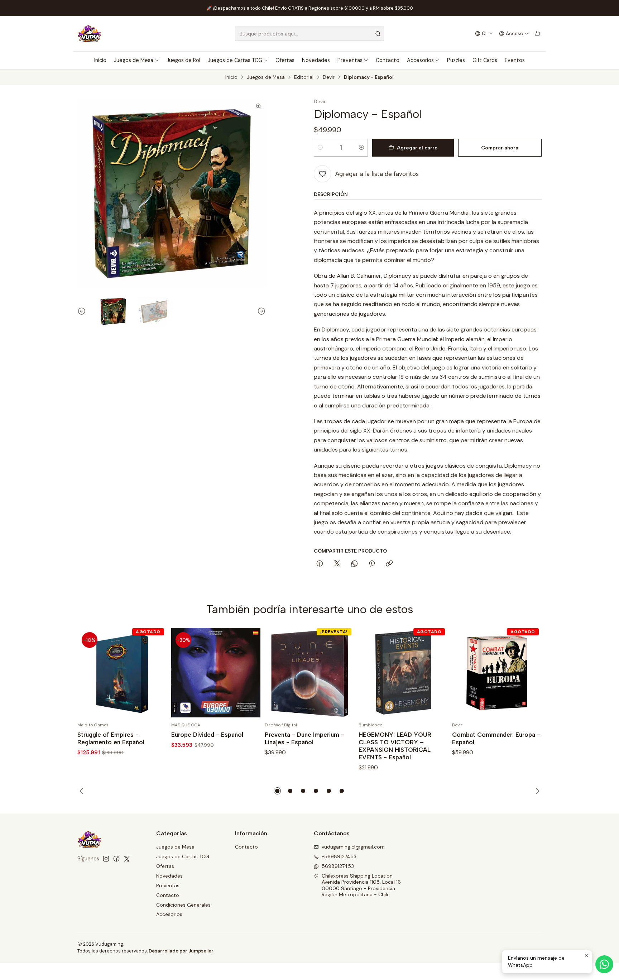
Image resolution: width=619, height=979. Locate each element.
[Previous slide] (82, 311)
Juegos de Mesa (133, 60)
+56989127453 (339, 856)
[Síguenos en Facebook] (116, 858)
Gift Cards (484, 60)
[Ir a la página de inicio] (89, 34)
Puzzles (456, 60)
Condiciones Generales (183, 905)
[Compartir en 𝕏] (337, 564)
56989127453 (338, 866)
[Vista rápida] (154, 672)
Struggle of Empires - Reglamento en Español (110, 738)
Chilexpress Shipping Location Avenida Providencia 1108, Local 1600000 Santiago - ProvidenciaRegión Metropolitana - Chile (361, 885)
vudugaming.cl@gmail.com (353, 847)
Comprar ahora (499, 147)
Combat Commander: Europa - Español (496, 738)
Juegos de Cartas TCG (235, 60)
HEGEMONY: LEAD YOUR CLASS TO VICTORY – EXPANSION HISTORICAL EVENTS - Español (395, 746)
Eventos (515, 60)
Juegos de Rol (183, 60)
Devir (329, 77)
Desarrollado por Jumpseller (181, 951)
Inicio (100, 60)
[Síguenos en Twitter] (126, 858)
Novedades (316, 60)
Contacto (387, 60)
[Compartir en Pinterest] (372, 564)
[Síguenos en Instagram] (106, 858)
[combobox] (309, 34)
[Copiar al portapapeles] (389, 564)
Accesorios (420, 60)
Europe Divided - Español (207, 734)
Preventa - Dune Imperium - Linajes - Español (304, 738)
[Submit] (378, 34)
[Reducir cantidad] (320, 147)
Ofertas (284, 60)
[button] (277, 791)
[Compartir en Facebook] (320, 564)
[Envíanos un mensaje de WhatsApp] (604, 964)
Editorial (303, 77)
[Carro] (537, 34)
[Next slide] (260, 311)
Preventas (350, 60)
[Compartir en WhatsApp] (354, 564)
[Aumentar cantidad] (361, 147)
